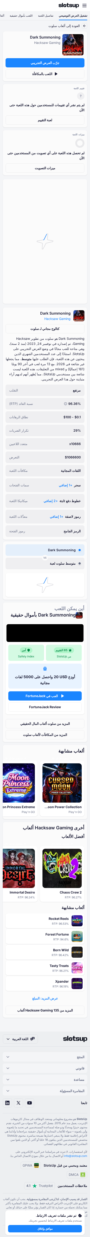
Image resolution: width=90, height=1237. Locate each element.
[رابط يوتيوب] (29, 1103)
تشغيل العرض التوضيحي (73, 15)
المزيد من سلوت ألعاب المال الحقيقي (45, 723)
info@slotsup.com (75, 1156)
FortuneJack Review (45, 707)
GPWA (27, 1165)
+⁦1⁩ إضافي (65, 485)
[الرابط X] (18, 1103)
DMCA (74, 1175)
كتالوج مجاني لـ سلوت (45, 329)
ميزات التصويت (45, 168)
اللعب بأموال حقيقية (21, 15)
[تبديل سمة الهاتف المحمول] (8, 5)
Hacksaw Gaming (57, 319)
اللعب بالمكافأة (42, 74)
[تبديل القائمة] (84, 5)
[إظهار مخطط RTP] (65, 403)
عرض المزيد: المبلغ (45, 998)
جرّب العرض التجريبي (45, 63)
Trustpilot (39, 1186)
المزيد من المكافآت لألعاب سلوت (45, 735)
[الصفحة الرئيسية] (69, 5)
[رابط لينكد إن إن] (7, 1103)
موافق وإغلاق (45, 1228)
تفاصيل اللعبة (45, 15)
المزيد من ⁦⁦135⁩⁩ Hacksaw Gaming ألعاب (45, 1010)
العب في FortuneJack (42, 696)
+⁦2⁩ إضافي (51, 501)
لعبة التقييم (45, 120)
